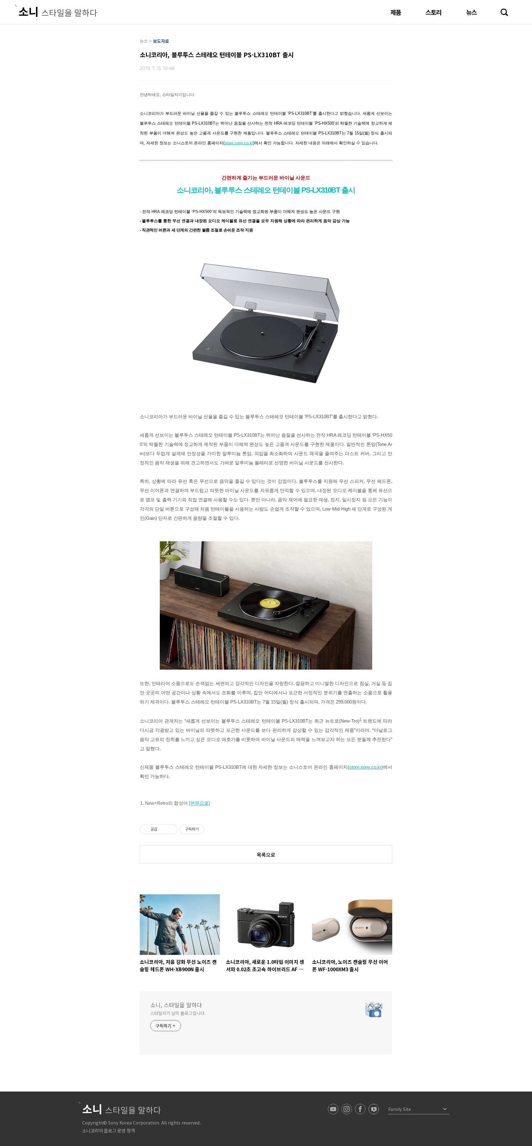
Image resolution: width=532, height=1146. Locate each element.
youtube (333, 1109)
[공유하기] (163, 829)
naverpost (374, 1109)
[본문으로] (199, 803)
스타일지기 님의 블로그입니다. (177, 1013)
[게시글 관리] (171, 829)
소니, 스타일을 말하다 (176, 1004)
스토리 (433, 12)
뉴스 (471, 12)
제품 (395, 12)
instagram (347, 1109)
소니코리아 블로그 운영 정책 (108, 1130)
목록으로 (266, 854)
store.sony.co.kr (238, 143)
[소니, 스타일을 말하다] (56, 11)
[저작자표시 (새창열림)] (207, 829)
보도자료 (161, 41)
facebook (360, 1109)
